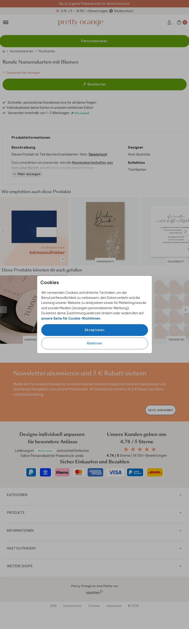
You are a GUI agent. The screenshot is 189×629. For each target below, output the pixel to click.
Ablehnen (94, 343)
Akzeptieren (94, 330)
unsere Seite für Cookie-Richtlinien (70, 318)
